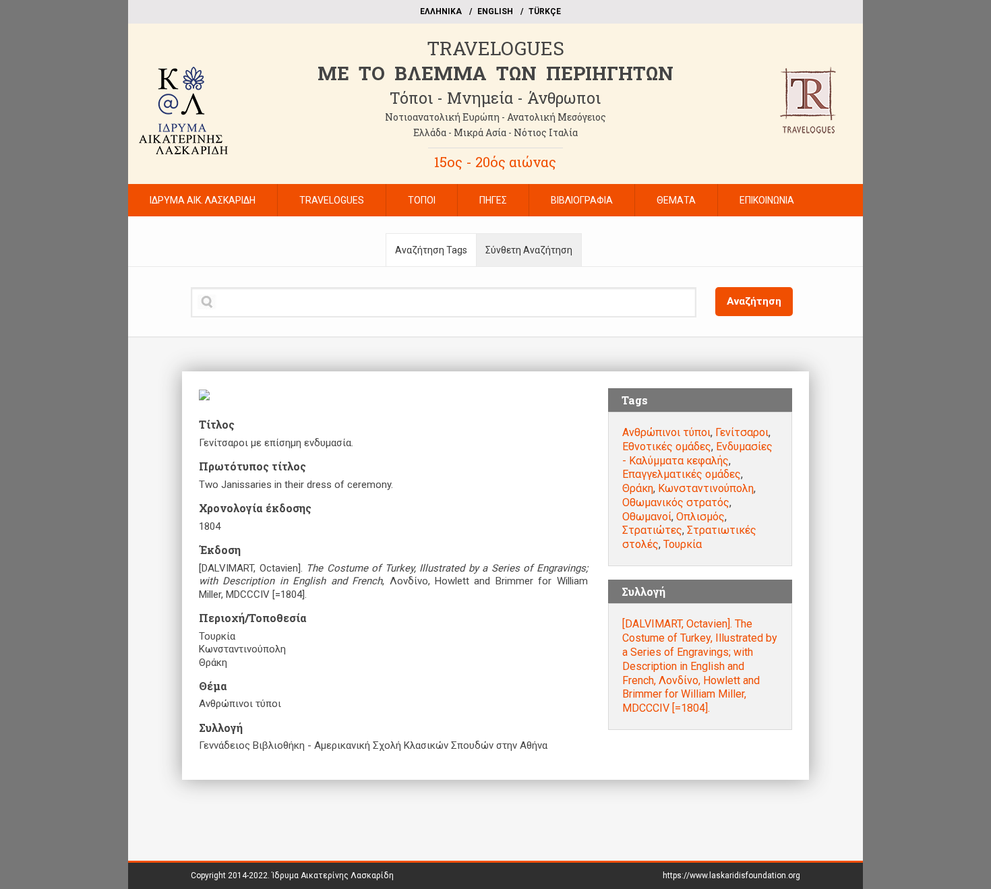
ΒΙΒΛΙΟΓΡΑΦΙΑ (582, 200)
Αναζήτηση (754, 301)
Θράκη (637, 488)
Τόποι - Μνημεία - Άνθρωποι (495, 98)
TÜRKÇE (545, 11)
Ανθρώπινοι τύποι (666, 432)
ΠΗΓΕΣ (493, 200)
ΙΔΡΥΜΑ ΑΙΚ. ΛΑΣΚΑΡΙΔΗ (203, 200)
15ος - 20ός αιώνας (495, 162)
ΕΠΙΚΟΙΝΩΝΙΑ (767, 200)
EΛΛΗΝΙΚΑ (441, 11)
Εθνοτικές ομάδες (666, 446)
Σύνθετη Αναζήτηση (528, 250)
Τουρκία (682, 544)
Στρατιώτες (652, 530)
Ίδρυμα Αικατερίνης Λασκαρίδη (333, 875)
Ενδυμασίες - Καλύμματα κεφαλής (697, 453)
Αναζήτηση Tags (431, 250)
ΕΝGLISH (495, 11)
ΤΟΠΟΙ (422, 200)
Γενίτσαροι (742, 432)
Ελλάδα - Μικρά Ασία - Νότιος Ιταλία (495, 132)
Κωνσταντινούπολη (706, 488)
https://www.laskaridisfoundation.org (731, 875)
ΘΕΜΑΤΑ (676, 200)
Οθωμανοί (646, 516)
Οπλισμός (700, 516)
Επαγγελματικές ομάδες (681, 474)
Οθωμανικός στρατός (675, 502)
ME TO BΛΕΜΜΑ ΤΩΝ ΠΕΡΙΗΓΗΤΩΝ (495, 73)
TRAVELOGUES (495, 48)
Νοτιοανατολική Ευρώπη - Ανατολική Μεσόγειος (495, 117)
